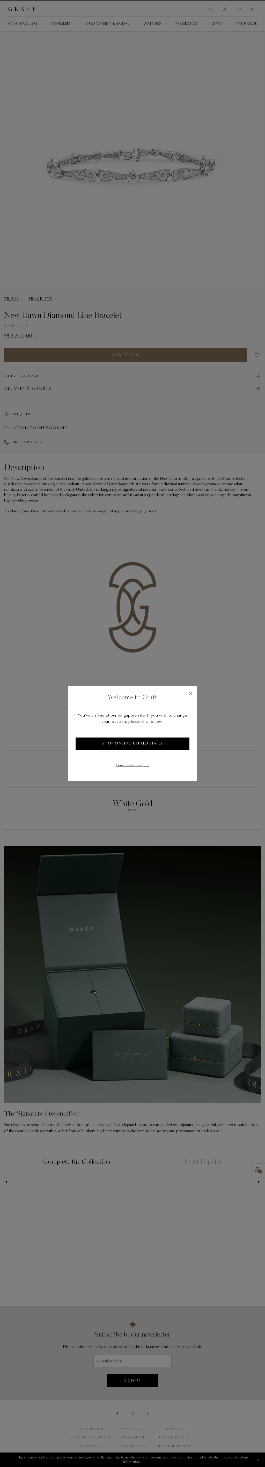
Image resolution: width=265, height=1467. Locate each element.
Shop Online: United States (132, 744)
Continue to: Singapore (132, 765)
